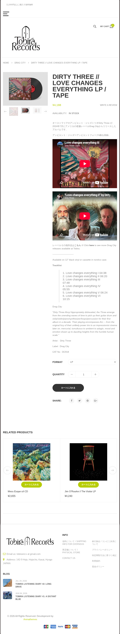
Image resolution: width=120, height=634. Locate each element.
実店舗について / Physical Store (71, 551)
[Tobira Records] (25, 37)
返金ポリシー (98, 566)
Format (57, 362)
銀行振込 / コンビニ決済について (104, 542)
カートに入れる (68, 388)
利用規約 (96, 561)
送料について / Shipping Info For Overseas (74, 542)
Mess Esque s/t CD (18, 491)
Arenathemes (30, 619)
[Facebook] (71, 400)
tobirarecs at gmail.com (29, 554)
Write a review (108, 105)
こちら (77, 245)
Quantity (58, 374)
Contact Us (68, 558)
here (91, 245)
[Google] (95, 400)
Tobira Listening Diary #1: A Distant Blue (35, 597)
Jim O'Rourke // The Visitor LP (80, 491)
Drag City (20, 63)
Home (6, 63)
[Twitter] (79, 400)
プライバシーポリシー (102, 550)
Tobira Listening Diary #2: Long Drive (33, 585)
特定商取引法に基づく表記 (104, 555)
